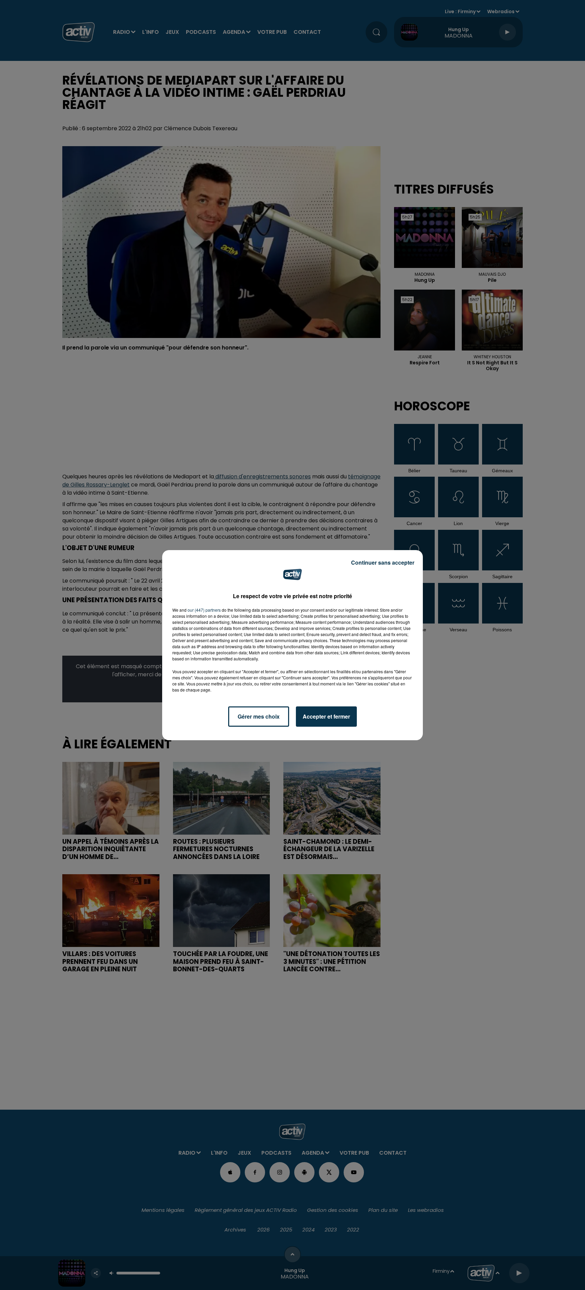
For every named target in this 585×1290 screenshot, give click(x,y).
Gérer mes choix (259, 716)
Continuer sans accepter (382, 562)
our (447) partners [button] (204, 610)
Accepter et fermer (326, 716)
